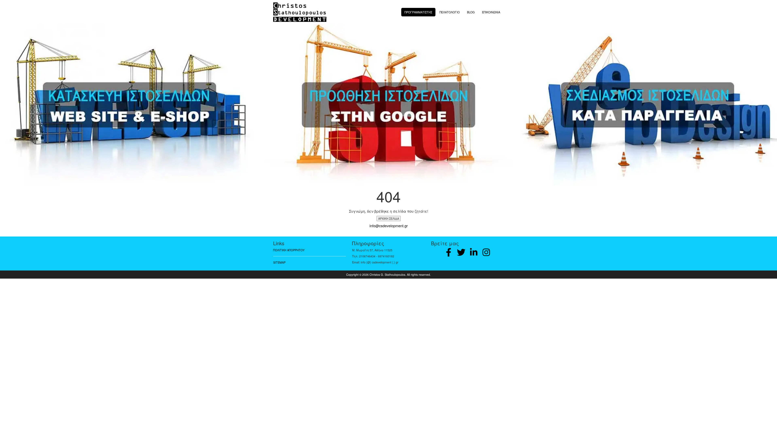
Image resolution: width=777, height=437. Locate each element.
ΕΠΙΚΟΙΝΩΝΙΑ (491, 12)
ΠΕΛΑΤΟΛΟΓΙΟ (449, 12)
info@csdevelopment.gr (388, 225)
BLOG (471, 12)
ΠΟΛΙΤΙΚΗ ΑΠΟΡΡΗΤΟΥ (289, 250)
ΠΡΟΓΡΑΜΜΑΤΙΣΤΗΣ (418, 12)
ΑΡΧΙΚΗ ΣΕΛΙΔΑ (388, 218)
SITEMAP (279, 262)
